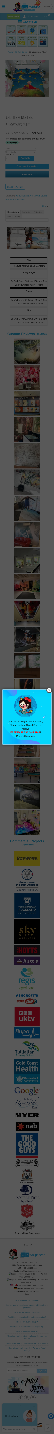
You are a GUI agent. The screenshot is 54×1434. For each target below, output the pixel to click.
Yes (33, 736)
